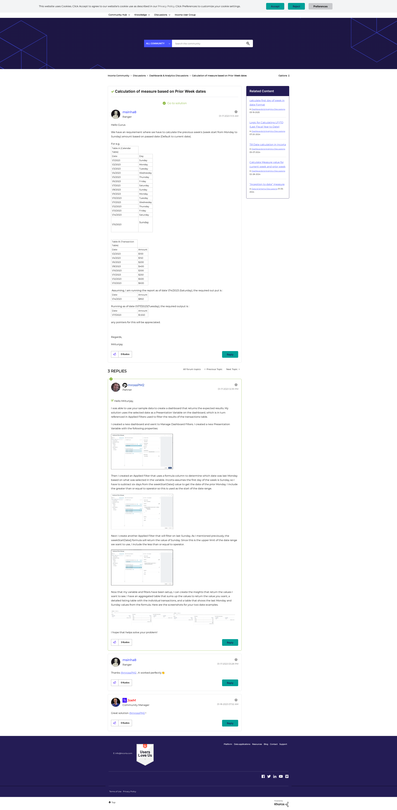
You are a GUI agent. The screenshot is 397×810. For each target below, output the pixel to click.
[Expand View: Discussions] (169, 14)
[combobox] (212, 43)
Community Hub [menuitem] (118, 14)
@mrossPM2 (128, 672)
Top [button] (113, 802)
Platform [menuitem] (228, 744)
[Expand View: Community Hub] (129, 14)
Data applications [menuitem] (242, 744)
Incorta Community (118, 75)
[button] (275, 6)
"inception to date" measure (267, 184)
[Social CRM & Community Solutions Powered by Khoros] (281, 803)
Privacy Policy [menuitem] (129, 791)
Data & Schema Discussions (264, 189)
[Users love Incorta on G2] (145, 754)
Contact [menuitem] (274, 744)
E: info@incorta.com (122, 753)
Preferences (320, 6)
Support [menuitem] (283, 744)
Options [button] (283, 75)
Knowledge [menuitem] (140, 14)
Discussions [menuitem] (160, 14)
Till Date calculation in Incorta (268, 144)
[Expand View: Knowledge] (149, 14)
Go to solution (177, 103)
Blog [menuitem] (266, 744)
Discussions (139, 75)
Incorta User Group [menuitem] (185, 14)
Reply (230, 354)
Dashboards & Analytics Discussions (168, 75)
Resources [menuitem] (257, 744)
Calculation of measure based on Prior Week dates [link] (219, 75)
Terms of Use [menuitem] (115, 791)
